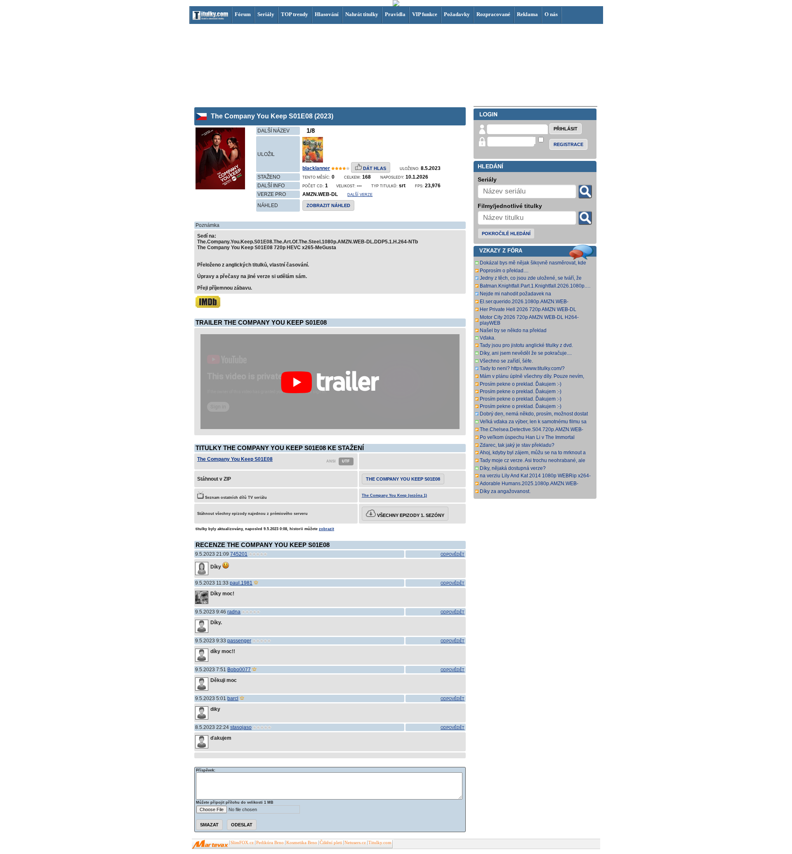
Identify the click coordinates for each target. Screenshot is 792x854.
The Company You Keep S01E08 (235, 459)
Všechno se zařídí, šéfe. (506, 361)
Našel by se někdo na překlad (513, 330)
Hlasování (327, 14)
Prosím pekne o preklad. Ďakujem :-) (520, 384)
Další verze (359, 195)
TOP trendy (294, 14)
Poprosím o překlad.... (504, 271)
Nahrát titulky (361, 14)
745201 (239, 554)
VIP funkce (424, 14)
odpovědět (452, 554)
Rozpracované (493, 14)
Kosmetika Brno (301, 842)
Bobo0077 (239, 669)
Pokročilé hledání (506, 233)
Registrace (568, 144)
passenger (239, 641)
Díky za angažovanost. (505, 491)
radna (233, 612)
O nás (551, 14)
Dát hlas (374, 168)
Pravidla (395, 14)
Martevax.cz (210, 844)
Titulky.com (379, 842)
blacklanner (316, 168)
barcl (232, 698)
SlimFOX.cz (242, 842)
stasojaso (241, 727)
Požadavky (457, 14)
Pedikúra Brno (270, 842)
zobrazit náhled (328, 205)
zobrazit (326, 529)
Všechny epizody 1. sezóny (410, 515)
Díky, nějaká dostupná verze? (513, 468)
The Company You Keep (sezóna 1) (394, 495)
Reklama (527, 14)
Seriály (265, 14)
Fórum (243, 14)
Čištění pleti (331, 842)
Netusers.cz (355, 842)
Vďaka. (487, 338)
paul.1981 (241, 583)
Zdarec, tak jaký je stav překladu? (517, 445)
